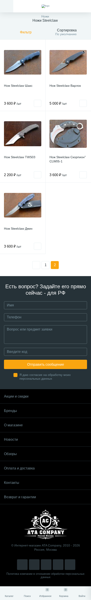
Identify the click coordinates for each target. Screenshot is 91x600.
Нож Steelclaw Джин (18, 228)
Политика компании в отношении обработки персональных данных (45, 575)
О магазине (13, 425)
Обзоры (10, 454)
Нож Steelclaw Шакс (18, 85)
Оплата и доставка (19, 468)
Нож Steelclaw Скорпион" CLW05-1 (67, 159)
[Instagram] (22, 564)
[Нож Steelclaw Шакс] (22, 62)
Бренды (10, 411)
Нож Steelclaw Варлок (65, 85)
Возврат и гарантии (20, 497)
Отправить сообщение (45, 364)
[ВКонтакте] (34, 564)
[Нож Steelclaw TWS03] (22, 133)
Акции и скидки (16, 396)
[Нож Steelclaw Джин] (22, 205)
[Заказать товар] (37, 103)
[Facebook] (58, 564)
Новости (11, 439)
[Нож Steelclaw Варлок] (68, 62)
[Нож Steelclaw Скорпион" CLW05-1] (68, 133)
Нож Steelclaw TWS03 (19, 157)
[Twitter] (46, 564)
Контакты (11, 483)
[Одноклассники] (70, 564)
